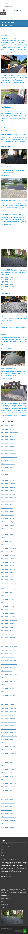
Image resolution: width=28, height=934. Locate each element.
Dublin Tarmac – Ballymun (7, 541)
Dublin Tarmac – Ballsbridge (8, 695)
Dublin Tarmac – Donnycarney (8, 708)
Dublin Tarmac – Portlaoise (8, 820)
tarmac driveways (9, 172)
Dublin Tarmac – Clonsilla (7, 572)
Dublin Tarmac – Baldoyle (7, 545)
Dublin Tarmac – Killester (7, 627)
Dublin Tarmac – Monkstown (8, 660)
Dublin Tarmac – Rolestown (8, 692)
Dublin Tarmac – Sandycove (8, 715)
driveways (9, 269)
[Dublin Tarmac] (11, 10)
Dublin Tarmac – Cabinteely (8, 569)
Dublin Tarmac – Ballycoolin (8, 551)
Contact (4, 852)
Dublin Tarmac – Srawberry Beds (9, 736)
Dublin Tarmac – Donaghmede (8, 583)
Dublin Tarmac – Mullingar (7, 806)
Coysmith (3, 889)
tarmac (14, 27)
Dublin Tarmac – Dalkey (7, 579)
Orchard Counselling (5, 898)
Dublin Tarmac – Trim (6, 824)
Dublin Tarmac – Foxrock (7, 609)
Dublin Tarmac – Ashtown (7, 562)
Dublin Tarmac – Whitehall (7, 750)
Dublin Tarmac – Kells (6, 790)
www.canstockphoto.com (16, 867)
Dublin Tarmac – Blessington (8, 776)
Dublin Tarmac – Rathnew (7, 827)
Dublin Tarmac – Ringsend (7, 688)
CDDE (2, 901)
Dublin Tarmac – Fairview (7, 602)
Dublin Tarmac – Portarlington (8, 817)
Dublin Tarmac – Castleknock (8, 729)
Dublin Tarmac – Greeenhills (8, 616)
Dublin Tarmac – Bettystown (8, 773)
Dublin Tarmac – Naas (6, 810)
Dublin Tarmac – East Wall (7, 599)
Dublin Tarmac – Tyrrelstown (8, 746)
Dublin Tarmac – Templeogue (8, 743)
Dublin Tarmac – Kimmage (7, 634)
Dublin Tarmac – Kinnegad (7, 799)
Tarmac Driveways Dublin (8, 843)
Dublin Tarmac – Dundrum (7, 596)
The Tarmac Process (7, 846)
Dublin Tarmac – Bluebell (7, 565)
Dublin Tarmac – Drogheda (8, 779)
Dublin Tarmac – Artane (7, 534)
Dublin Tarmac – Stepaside (8, 725)
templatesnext (4, 931)
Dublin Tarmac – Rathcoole (8, 681)
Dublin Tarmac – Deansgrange (8, 589)
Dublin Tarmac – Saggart (7, 704)
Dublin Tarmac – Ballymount (8, 558)
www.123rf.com (5, 867)
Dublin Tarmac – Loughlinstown (9, 650)
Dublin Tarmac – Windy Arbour (8, 753)
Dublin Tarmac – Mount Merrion (9, 664)
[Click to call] (25, 931)
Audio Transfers (11, 892)
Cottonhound (4, 903)
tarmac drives (18, 42)
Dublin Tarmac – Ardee (6, 762)
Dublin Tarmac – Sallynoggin (8, 711)
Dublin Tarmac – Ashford (7, 769)
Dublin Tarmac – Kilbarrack (8, 623)
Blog (3, 855)
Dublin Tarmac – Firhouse (7, 606)
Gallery (3, 849)
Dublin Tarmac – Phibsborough (9, 674)
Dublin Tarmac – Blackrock (8, 538)
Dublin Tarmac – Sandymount (8, 722)
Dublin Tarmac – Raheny (7, 678)
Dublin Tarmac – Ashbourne (8, 766)
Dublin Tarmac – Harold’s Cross (9, 620)
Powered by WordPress (6, 929)
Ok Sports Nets (4, 904)
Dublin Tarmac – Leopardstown (9, 646)
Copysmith (9, 895)
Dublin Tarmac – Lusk (6, 653)
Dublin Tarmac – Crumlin (7, 576)
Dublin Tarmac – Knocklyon (8, 637)
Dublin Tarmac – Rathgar (7, 685)
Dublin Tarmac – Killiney (7, 630)
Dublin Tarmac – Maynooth (8, 803)
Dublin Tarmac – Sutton (7, 739)
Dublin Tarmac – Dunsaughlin (8, 783)
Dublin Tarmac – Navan (7, 813)
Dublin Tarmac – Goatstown (8, 613)
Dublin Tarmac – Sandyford (8, 718)
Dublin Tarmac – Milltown (7, 657)
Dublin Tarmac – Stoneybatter (8, 732)
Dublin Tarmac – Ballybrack (8, 555)
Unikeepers (3, 900)
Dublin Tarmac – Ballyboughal (8, 548)
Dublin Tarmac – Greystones (8, 786)
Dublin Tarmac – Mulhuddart (8, 667)
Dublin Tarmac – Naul (6, 671)
